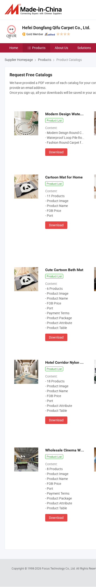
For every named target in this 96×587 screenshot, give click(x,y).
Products (38, 47)
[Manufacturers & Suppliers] (34, 9)
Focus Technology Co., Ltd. (59, 568)
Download (56, 152)
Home (13, 47)
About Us (61, 47)
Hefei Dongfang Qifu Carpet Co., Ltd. (56, 27)
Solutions (84, 47)
